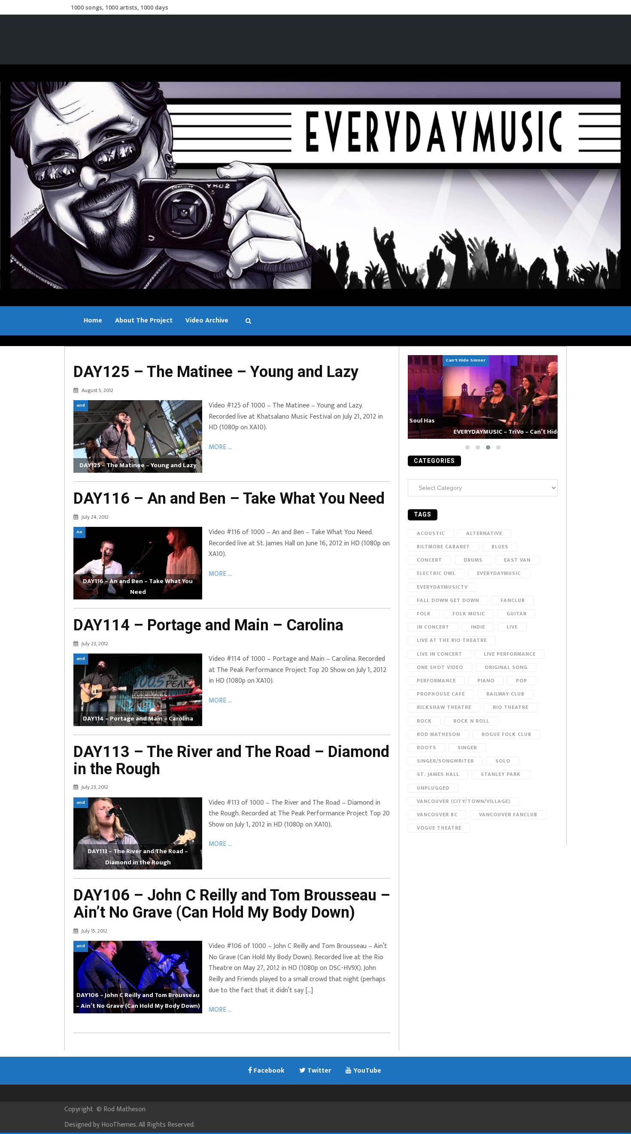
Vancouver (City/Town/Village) (463, 801)
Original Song (506, 667)
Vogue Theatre (439, 828)
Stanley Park (501, 774)
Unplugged (433, 788)
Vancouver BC (437, 814)
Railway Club (505, 694)
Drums (473, 560)
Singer (467, 747)
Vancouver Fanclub (508, 814)
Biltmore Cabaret (443, 546)
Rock (424, 721)
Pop (521, 680)
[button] (467, 447)
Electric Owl (436, 573)
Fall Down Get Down (448, 600)
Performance (436, 680)
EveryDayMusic (499, 573)
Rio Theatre (510, 707)
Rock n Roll (471, 721)
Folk (424, 613)
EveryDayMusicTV (442, 587)
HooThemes (118, 1125)
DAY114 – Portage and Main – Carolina (208, 625)
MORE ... (220, 447)
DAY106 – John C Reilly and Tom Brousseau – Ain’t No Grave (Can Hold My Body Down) (231, 903)
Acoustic (431, 533)
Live (512, 627)
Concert (429, 560)
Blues (499, 546)
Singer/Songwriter (445, 761)
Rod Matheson (438, 734)
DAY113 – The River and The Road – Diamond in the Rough (231, 760)
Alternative (484, 533)
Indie (478, 627)
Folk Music (468, 613)
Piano (485, 680)
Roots (426, 747)
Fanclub (513, 600)
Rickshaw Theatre (444, 707)
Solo (502, 761)
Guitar (517, 613)
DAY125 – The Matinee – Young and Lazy (215, 372)
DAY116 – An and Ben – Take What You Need (229, 498)
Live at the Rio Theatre (452, 640)
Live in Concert (439, 654)
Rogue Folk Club (506, 734)
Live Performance (510, 654)
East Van (517, 560)
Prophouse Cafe (441, 694)
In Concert (433, 627)
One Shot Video (440, 667)
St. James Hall (438, 774)
